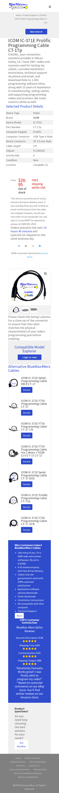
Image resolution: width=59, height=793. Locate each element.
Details (26, 389)
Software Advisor (18, 761)
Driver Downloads (37, 761)
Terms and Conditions (19, 769)
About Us (20, 765)
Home (18, 15)
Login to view (29, 357)
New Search (36, 31)
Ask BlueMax (21, 744)
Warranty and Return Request (28, 773)
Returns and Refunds (28, 777)
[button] (45, 273)
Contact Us (34, 765)
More (19, 615)
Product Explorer (30, 15)
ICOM (36, 117)
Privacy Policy (40, 769)
